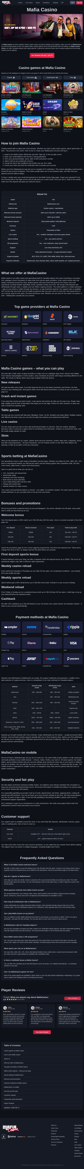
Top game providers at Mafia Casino (16, 1067)
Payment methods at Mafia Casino (15, 1083)
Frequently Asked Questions (13, 1099)
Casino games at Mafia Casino (14, 1051)
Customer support (10, 1095)
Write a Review (72, 998)
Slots (71, 77)
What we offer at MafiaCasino (13, 1063)
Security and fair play (11, 1091)
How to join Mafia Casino (12, 1055)
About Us (7, 1059)
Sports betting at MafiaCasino (13, 1075)
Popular (9, 77)
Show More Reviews (42, 1032)
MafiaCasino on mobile (11, 1087)
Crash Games (51, 77)
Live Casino (30, 77)
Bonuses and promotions (12, 1079)
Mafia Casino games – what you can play (17, 1071)
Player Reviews (9, 1103)
